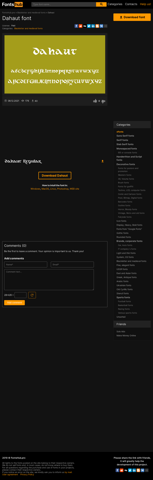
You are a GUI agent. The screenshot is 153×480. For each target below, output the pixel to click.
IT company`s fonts (127, 249)
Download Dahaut (55, 175)
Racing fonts (124, 309)
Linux (53, 188)
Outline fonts (124, 205)
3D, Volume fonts (126, 179)
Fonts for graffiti (125, 186)
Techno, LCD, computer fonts (131, 190)
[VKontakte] (101, 26)
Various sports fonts (127, 313)
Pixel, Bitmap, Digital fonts (130, 198)
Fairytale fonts (124, 217)
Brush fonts (123, 182)
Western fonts (124, 175)
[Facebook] (76, 26)
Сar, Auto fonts (125, 245)
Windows (35, 188)
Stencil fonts (123, 293)
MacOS (45, 188)
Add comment (14, 302)
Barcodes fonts (125, 201)
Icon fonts (121, 221)
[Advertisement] (54, 131)
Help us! (145, 4)
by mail (68, 472)
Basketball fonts (125, 305)
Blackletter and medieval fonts (28, 28)
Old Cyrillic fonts (125, 289)
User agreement (10, 474)
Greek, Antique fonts (127, 277)
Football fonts (124, 301)
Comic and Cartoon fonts (129, 194)
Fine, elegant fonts (126, 265)
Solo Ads (121, 331)
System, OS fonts (125, 257)
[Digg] (85, 26)
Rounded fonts (124, 237)
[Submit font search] (101, 4)
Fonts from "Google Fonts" (129, 229)
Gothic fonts (122, 233)
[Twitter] (89, 26)
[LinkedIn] (93, 26)
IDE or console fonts (127, 152)
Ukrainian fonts (124, 285)
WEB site (74, 188)
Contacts (131, 4)
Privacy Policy (27, 474)
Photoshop (63, 188)
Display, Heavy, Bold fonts (129, 225)
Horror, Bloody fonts (127, 209)
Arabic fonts (122, 281)
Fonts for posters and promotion (128, 169)
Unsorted (121, 317)
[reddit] (80, 26)
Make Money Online (126, 335)
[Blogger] (97, 26)
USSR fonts (122, 269)
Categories (115, 4)
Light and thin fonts (126, 253)
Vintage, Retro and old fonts (131, 213)
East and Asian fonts (126, 273)
